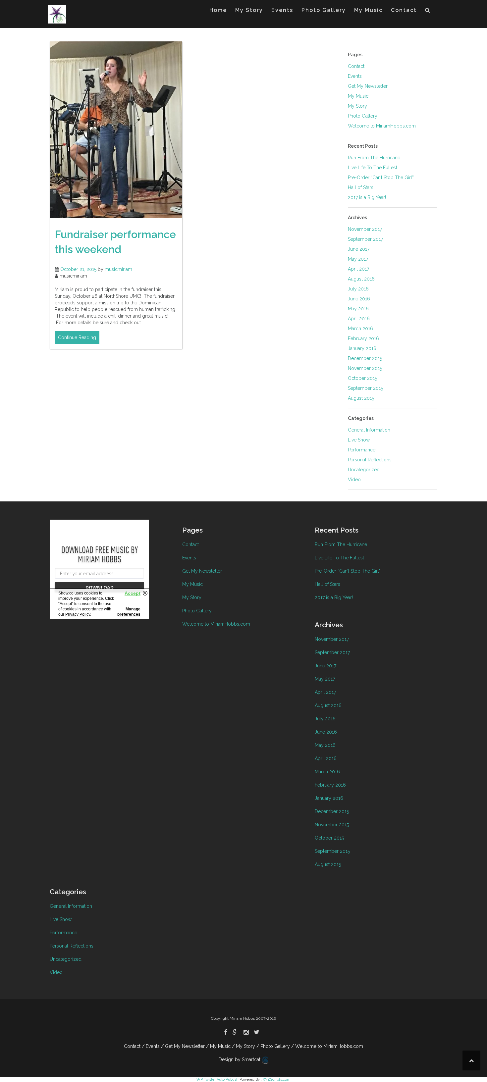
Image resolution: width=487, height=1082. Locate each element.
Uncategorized (364, 469)
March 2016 (360, 328)
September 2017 (365, 239)
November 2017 (365, 229)
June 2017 (358, 249)
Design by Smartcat (240, 1059)
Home (218, 10)
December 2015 (365, 358)
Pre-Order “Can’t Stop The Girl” (381, 177)
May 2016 (358, 308)
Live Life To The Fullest (372, 167)
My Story (249, 10)
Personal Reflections (370, 459)
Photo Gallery (323, 10)
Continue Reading (77, 337)
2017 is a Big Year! (367, 197)
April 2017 (358, 269)
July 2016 (358, 288)
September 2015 (365, 388)
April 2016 (359, 318)
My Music (368, 10)
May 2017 (358, 259)
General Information (369, 430)
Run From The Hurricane (374, 157)
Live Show (359, 439)
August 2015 (361, 398)
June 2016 (359, 298)
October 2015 (362, 378)
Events (282, 10)
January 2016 (362, 348)
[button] (428, 12)
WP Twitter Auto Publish (217, 1079)
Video (354, 479)
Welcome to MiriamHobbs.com (382, 126)
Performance (361, 449)
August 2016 (361, 279)
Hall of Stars (360, 187)
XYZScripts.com (277, 1079)
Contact (404, 10)
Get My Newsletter (368, 86)
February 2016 (363, 338)
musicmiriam (118, 269)
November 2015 (365, 368)
